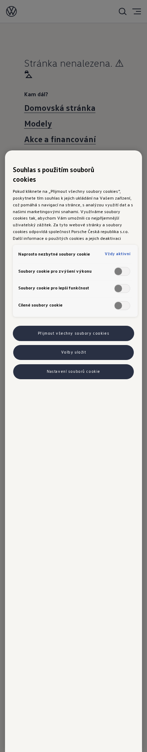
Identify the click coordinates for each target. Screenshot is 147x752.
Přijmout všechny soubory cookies (73, 333)
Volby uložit (73, 352)
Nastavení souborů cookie (73, 371)
